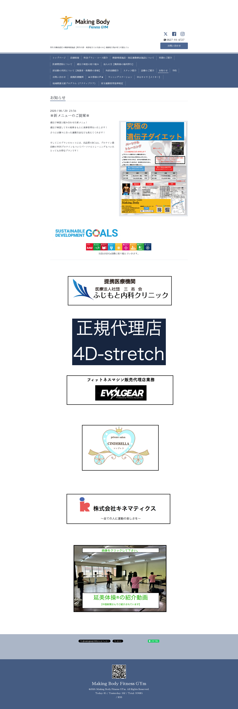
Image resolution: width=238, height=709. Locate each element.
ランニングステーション (120, 77)
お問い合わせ (174, 46)
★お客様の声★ (95, 77)
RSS (120, 697)
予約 (174, 71)
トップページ (59, 58)
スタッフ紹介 (129, 71)
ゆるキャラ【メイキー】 (149, 77)
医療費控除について (62, 64)
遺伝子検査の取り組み (88, 64)
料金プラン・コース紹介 (96, 58)
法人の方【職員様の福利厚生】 (118, 64)
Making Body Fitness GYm (119, 684)
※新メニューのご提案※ (70, 115)
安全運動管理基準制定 (112, 83)
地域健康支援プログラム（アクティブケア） (74, 83)
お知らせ (163, 71)
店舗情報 (74, 58)
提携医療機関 (76, 77)
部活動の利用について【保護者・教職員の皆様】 (76, 71)
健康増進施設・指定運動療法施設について (133, 58)
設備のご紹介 (147, 71)
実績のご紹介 (165, 58)
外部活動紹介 (112, 71)
